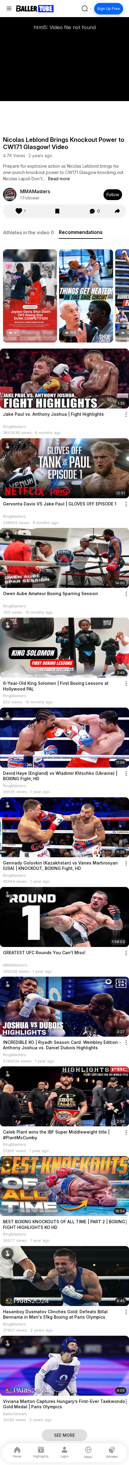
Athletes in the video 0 (28, 232)
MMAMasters (35, 191)
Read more (59, 178)
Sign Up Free (108, 8)
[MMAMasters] (9, 194)
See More (64, 1435)
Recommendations (81, 232)
